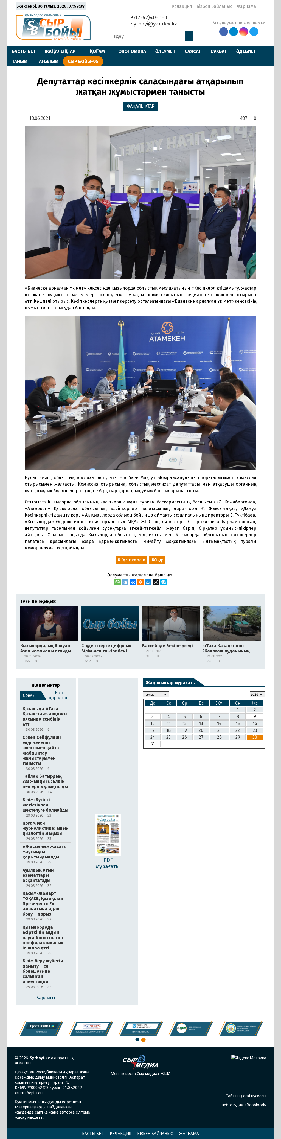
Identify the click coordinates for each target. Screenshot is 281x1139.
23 (255, 730)
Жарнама (246, 6)
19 (184, 730)
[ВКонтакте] (133, 582)
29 (237, 737)
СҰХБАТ (218, 51)
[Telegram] (125, 582)
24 (152, 737)
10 (152, 723)
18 (168, 730)
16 (255, 723)
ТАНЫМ (19, 61)
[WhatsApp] (117, 582)
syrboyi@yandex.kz (153, 24)
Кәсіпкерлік (132, 560)
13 (201, 723)
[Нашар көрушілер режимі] (262, 6)
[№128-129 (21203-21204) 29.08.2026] (108, 835)
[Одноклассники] (140, 582)
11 (168, 723)
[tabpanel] (241, 1028)
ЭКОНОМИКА (132, 51)
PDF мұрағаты (108, 863)
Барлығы (45, 997)
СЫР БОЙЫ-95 (83, 61)
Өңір (159, 560)
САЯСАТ (193, 51)
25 (168, 737)
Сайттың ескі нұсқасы (246, 1095)
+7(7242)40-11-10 (149, 17)
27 (201, 737)
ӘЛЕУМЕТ (165, 51)
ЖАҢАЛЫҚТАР (60, 51)
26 (184, 737)
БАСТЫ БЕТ (24, 51)
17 (153, 730)
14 (219, 723)
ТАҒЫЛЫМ (47, 61)
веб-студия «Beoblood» (244, 1104)
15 (238, 723)
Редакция (182, 6)
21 (219, 730)
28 (219, 737)
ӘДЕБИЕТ (246, 51)
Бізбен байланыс (214, 6)
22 (237, 730)
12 (184, 723)
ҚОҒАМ (97, 51)
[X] (156, 582)
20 (201, 730)
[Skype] (163, 582)
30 (254, 737)
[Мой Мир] (148, 582)
